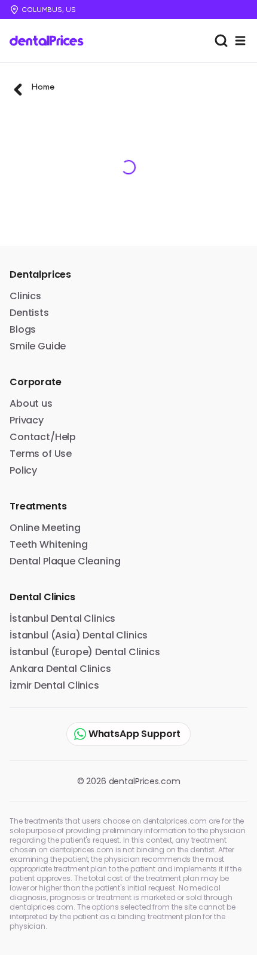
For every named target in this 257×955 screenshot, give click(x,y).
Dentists (29, 313)
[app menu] (240, 40)
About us (31, 403)
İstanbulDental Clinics (62, 618)
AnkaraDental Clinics (60, 668)
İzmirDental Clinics (54, 685)
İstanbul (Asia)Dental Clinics (79, 635)
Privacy (27, 420)
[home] (51, 40)
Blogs (23, 329)
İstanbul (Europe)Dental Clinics (85, 652)
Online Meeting (45, 528)
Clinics (25, 296)
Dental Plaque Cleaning (65, 561)
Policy (23, 470)
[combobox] (221, 40)
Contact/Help (43, 437)
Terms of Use (41, 453)
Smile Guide (38, 346)
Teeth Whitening (49, 544)
